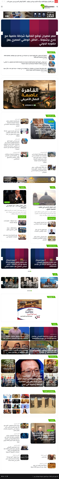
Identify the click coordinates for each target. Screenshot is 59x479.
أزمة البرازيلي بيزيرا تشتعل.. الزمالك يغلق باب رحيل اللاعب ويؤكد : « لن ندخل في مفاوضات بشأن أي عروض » (43, 350)
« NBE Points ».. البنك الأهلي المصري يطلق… (11, 229)
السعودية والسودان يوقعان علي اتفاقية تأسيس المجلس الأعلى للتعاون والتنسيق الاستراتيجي (12, 156)
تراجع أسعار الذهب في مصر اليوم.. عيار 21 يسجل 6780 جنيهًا (39, 466)
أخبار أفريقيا (50, 116)
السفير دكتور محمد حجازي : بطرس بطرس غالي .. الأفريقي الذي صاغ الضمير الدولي (10, 285)
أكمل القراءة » (51, 218)
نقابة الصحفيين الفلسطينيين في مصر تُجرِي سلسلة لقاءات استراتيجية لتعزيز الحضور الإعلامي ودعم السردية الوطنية (50, 378)
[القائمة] (2, 7)
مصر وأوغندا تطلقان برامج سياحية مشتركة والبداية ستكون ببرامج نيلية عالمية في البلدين (11, 123)
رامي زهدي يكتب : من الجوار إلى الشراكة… (16, 206)
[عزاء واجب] (52, 457)
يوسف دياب (51, 441)
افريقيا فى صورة (49, 391)
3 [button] (28, 271)
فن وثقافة (53, 356)
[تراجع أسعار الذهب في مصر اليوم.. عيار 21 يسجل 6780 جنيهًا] (52, 465)
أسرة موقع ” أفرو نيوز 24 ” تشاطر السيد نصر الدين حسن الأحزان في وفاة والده (12, 458)
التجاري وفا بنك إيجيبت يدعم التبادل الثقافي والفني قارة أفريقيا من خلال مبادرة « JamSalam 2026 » (8, 363)
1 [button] (30, 271)
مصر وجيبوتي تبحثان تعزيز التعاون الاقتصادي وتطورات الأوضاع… (40, 238)
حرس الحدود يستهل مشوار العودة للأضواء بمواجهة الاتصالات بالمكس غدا (15, 337)
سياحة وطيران (52, 246)
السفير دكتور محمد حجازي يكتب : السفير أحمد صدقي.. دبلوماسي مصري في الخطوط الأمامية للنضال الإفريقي (30, 285)
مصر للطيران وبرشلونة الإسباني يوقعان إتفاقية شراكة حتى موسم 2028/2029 (45, 264)
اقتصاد (22, 187)
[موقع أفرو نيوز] (47, 6)
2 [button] (29, 271)
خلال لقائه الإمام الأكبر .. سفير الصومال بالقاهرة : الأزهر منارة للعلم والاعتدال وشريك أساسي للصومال (39, 169)
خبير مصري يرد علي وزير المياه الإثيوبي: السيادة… (40, 230)
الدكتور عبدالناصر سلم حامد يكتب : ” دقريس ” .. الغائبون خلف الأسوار (49, 286)
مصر (52, 187)
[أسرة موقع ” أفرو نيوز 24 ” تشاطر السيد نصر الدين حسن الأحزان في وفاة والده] (24, 457)
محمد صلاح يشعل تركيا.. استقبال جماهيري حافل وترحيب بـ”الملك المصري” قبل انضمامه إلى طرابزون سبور (15, 350)
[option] (29, 33)
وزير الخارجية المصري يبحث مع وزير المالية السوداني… (40, 223)
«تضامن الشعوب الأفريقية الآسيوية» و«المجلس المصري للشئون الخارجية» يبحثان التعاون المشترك (30, 1)
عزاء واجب (44, 457)
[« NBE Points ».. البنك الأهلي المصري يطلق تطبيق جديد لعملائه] (22, 230)
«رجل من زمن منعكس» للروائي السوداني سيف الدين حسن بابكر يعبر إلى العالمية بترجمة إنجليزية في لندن (29, 380)
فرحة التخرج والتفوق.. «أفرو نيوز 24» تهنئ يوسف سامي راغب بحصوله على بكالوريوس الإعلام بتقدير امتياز (11, 428)
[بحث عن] (57, 7)
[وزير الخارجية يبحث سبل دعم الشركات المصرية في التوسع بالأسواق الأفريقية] (22, 237)
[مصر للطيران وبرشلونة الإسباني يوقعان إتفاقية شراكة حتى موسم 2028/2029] (44, 258)
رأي (55, 274)
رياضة (54, 324)
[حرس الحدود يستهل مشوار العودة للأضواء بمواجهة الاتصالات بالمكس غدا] (15, 333)
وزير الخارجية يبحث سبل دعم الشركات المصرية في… (10, 236)
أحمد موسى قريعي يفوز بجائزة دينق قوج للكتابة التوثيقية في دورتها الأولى (51, 365)
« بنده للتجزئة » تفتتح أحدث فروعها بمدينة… (10, 221)
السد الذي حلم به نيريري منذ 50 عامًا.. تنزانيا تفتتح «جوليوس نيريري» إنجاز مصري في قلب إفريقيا (11, 133)
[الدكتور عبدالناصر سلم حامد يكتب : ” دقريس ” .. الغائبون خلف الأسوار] (49, 282)
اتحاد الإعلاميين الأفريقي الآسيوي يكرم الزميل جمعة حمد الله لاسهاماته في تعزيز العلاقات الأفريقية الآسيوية (11, 449)
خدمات (52, 420)
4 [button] (27, 290)
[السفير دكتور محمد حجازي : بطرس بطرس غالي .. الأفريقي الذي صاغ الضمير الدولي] (9, 282)
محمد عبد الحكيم (50, 137)
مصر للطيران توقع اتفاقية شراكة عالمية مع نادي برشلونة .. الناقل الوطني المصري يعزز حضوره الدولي (16, 264)
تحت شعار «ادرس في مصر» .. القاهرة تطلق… (47, 208)
